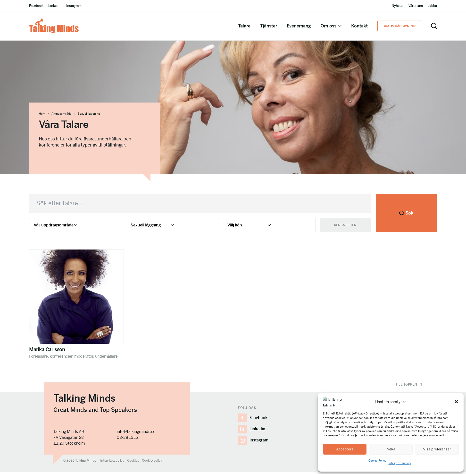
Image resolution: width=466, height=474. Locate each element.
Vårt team (415, 6)
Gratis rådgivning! (399, 26)
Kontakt (359, 26)
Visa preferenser (437, 449)
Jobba (432, 6)
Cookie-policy (152, 460)
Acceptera (344, 449)
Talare (244, 26)
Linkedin (54, 6)
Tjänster (268, 26)
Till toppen (406, 384)
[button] (456, 401)
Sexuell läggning (89, 113)
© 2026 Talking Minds (79, 460)
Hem (42, 113)
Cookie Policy (377, 461)
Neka (391, 449)
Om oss (328, 26)
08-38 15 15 (127, 437)
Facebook (36, 6)
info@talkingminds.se (136, 431)
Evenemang (299, 26)
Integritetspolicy (400, 463)
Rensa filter (345, 225)
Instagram (74, 6)
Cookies (133, 460)
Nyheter (398, 6)
